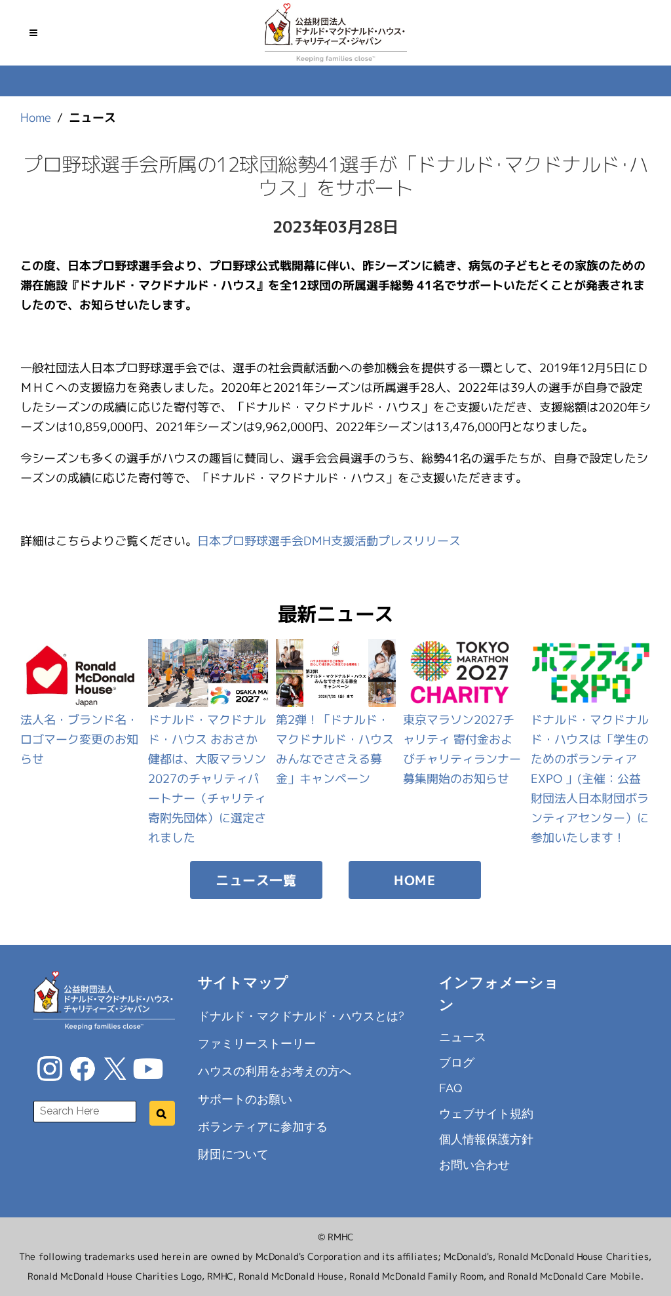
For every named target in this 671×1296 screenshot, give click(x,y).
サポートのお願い (245, 1098)
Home (35, 117)
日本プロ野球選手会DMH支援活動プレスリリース (329, 541)
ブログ (456, 1062)
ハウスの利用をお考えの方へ (274, 1071)
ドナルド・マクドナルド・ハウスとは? (301, 1016)
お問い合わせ (474, 1165)
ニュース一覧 (256, 880)
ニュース (462, 1037)
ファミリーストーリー (257, 1043)
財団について (233, 1154)
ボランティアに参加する (263, 1127)
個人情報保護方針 (486, 1139)
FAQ (451, 1088)
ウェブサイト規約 (486, 1113)
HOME (414, 880)
